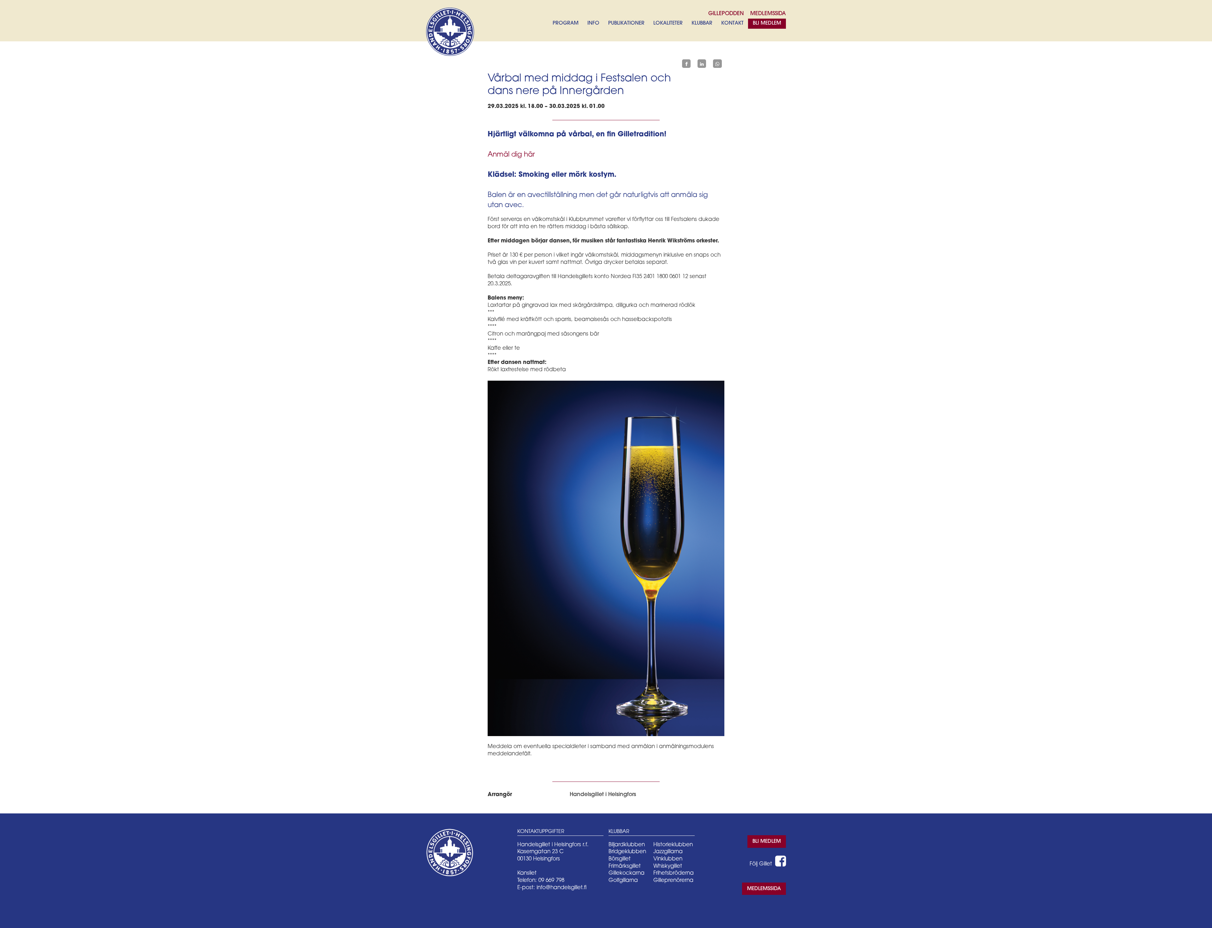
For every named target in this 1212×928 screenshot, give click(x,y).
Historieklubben (673, 845)
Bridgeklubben (627, 851)
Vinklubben (667, 859)
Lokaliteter (668, 23)
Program (566, 23)
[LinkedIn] (702, 63)
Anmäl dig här (511, 154)
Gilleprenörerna (673, 880)
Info (593, 23)
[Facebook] (686, 63)
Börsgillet (620, 859)
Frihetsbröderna (673, 873)
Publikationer (626, 23)
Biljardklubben (627, 845)
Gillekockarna (627, 873)
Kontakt (732, 23)
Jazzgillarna (668, 851)
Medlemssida (764, 888)
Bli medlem (767, 23)
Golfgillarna (623, 880)
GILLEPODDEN (726, 13)
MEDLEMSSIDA (768, 13)
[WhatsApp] (717, 63)
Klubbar (702, 23)
